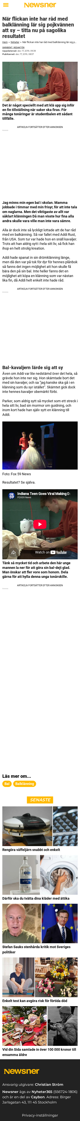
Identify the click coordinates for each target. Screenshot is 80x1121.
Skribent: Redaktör (13, 47)
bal (7, 784)
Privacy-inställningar (40, 1115)
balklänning (24, 784)
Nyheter (15, 42)
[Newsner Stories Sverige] (40, 5)
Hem (5, 42)
